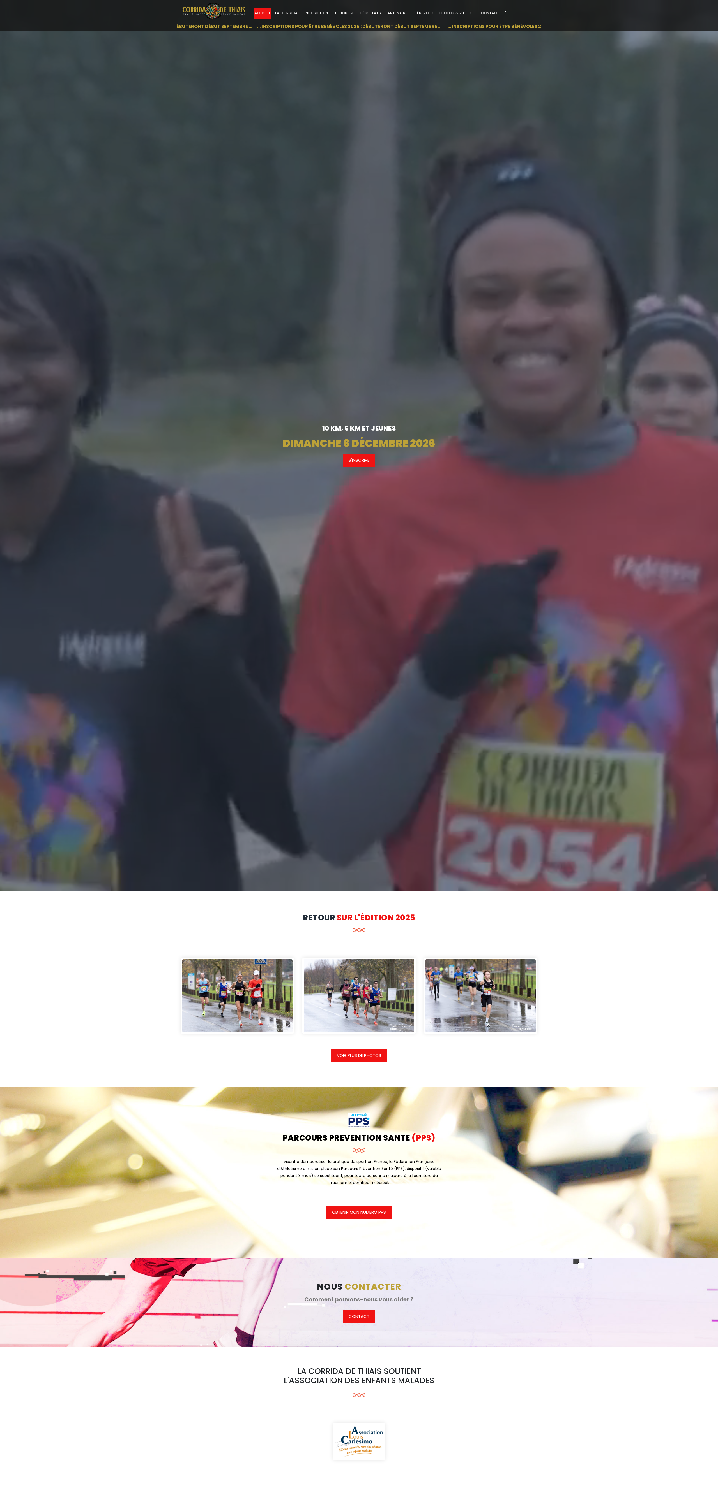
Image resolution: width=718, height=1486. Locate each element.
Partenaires (398, 13)
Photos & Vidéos (456, 13)
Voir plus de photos (359, 1055)
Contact (490, 13)
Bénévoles (425, 13)
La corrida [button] (286, 13)
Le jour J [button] (344, 13)
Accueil (263, 13)
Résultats (370, 13)
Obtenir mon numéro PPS (359, 1212)
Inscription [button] (316, 13)
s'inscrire (359, 460)
